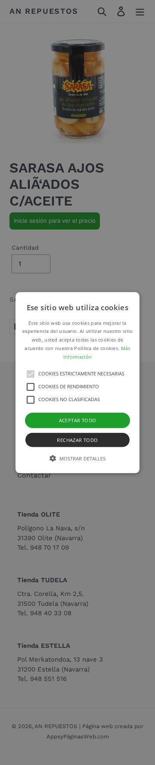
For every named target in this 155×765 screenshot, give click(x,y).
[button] (78, 382)
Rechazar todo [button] (77, 440)
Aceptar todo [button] (77, 420)
